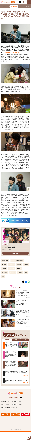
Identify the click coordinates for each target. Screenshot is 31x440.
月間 (25, 339)
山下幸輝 (12, 268)
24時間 (7, 339)
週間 (16, 339)
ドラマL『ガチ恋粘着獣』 (17, 260)
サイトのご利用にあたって (15, 401)
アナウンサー (21, 6)
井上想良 (4, 264)
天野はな (19, 264)
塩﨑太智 (12, 264)
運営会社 (3, 401)
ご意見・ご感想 (5, 404)
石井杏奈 (20, 272)
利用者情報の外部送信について (9, 408)
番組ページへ (15, 253)
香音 (26, 272)
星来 (3, 276)
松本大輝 (13, 272)
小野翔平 (4, 268)
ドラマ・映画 (14, 6)
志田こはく (4, 272)
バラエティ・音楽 (6, 6)
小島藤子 (26, 264)
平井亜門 (19, 268)
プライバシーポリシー (17, 404)
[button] (1, 7)
